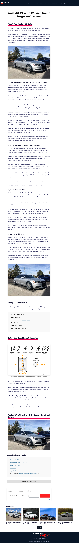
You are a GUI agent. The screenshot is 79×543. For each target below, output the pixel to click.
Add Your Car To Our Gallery (29, 481)
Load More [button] (39, 527)
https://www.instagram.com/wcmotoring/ (27, 473)
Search (45, 496)
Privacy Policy (47, 541)
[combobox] (13, 491)
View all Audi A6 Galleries (15, 460)
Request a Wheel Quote (15, 471)
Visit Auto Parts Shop (15, 465)
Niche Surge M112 (26, 320)
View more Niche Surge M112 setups (18, 462)
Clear (49, 499)
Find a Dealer (13, 468)
